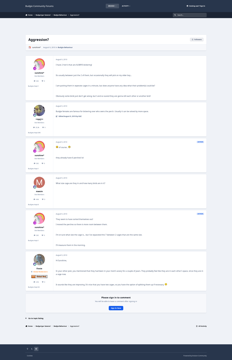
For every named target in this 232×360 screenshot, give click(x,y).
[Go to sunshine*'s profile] (29, 47)
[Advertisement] (116, 26)
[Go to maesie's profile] (39, 182)
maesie (39, 191)
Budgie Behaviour (65, 47)
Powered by (195, 356)
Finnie (39, 268)
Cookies (30, 356)
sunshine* (36, 47)
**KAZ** (39, 119)
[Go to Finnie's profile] (39, 259)
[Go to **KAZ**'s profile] (39, 110)
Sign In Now (116, 308)
